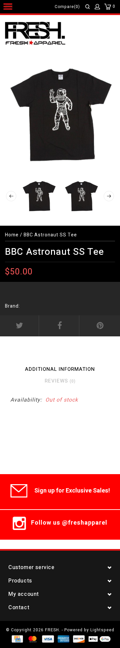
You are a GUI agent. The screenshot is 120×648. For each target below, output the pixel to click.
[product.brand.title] (22, 306)
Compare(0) (67, 7)
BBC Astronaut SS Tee (50, 234)
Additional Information (60, 369)
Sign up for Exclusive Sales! (72, 490)
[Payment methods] (16, 638)
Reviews (60, 381)
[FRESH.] (45, 34)
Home (12, 234)
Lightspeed (102, 630)
